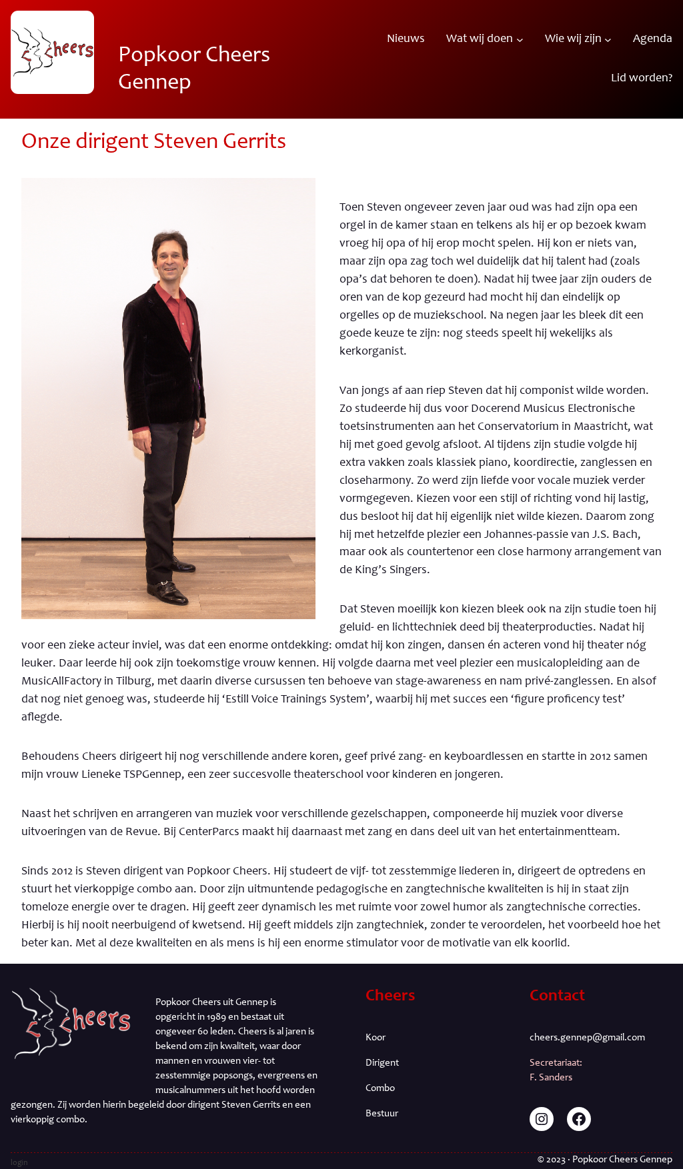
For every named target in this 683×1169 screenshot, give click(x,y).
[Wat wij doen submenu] (520, 39)
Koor (376, 1038)
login (19, 1163)
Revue (141, 832)
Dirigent (382, 1063)
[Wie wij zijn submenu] (608, 39)
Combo (380, 1089)
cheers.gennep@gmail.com (587, 1038)
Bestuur (382, 1114)
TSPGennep (152, 775)
